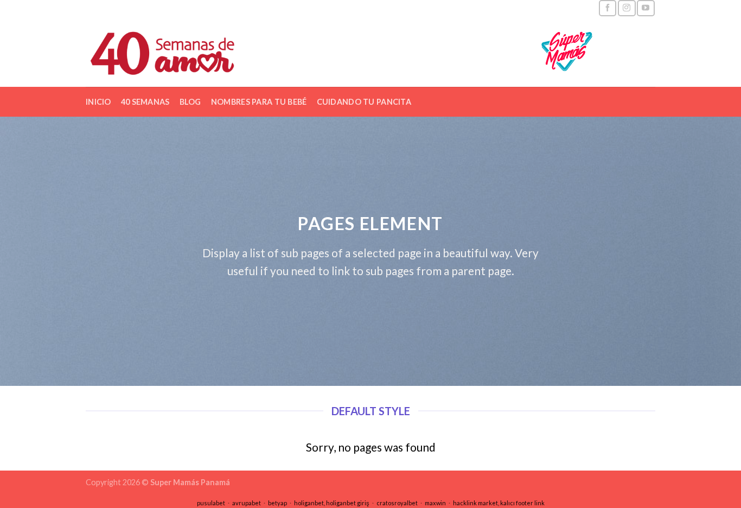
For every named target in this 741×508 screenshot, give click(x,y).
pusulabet (211, 502)
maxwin (435, 502)
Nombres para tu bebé (259, 101)
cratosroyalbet (397, 502)
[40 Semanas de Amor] (188, 51)
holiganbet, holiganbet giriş (331, 502)
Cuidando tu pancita (364, 101)
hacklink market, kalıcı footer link (499, 502)
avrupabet (246, 502)
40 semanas (145, 101)
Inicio (98, 101)
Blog (190, 101)
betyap (277, 502)
